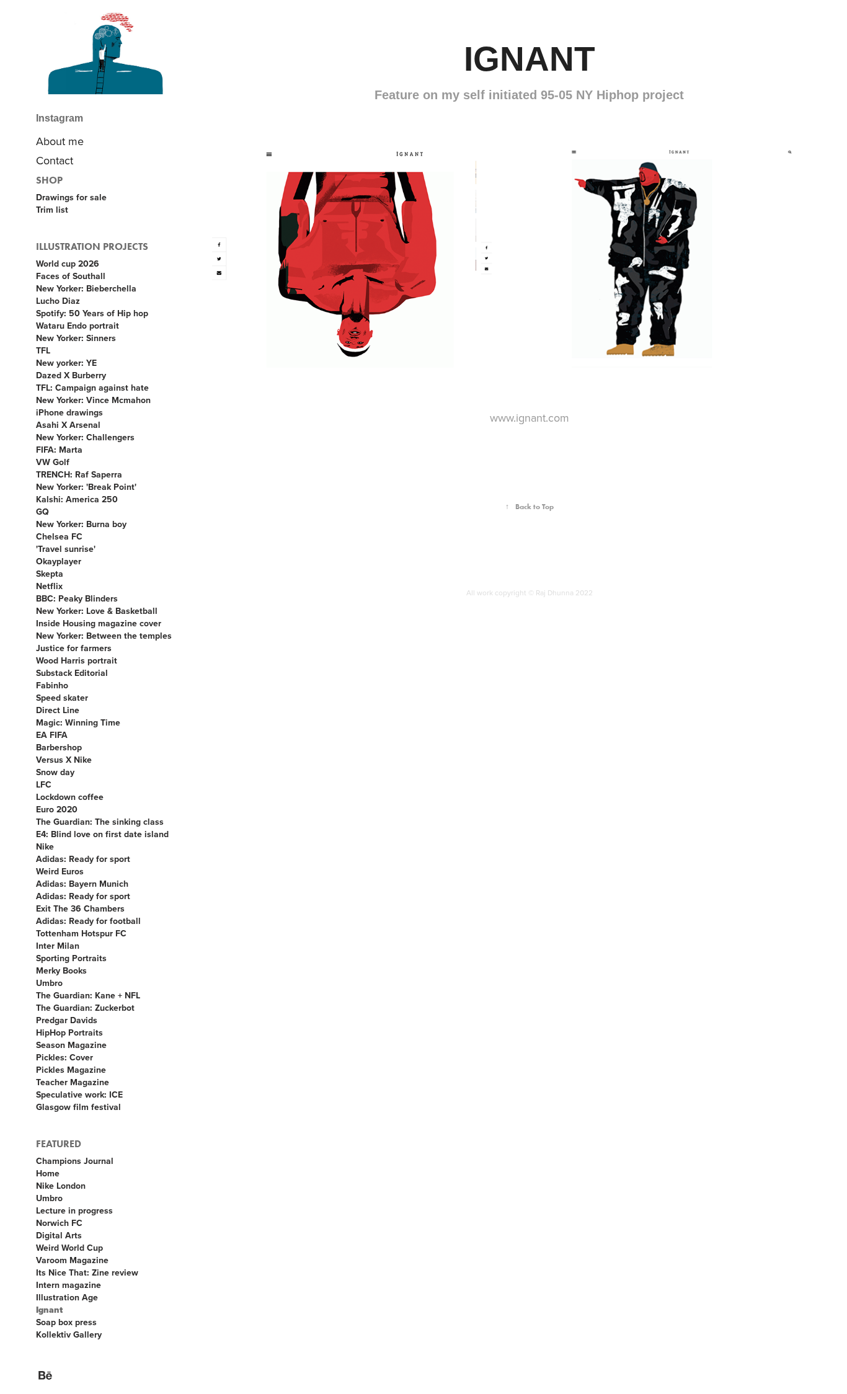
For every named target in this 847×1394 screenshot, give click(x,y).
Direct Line (57, 710)
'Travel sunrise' (65, 549)
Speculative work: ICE (79, 1094)
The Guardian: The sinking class (100, 821)
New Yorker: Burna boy (81, 524)
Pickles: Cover (64, 1057)
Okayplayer (58, 561)
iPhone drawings (69, 412)
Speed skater (62, 697)
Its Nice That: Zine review (87, 1272)
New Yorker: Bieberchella (86, 288)
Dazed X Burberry (71, 375)
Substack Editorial (72, 673)
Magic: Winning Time (78, 722)
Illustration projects (92, 246)
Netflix (49, 586)
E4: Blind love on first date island (102, 834)
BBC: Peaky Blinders (77, 598)
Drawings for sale (71, 197)
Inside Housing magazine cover (98, 623)
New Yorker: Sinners (76, 338)
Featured (58, 1144)
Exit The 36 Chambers (80, 908)
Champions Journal (74, 1161)
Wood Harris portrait (76, 660)
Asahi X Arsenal (68, 425)
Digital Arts (59, 1235)
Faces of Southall (70, 276)
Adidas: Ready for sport (83, 859)
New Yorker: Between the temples (104, 635)
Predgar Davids (66, 1020)
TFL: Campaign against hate (92, 387)
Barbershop (59, 747)
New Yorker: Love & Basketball (96, 611)
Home (48, 1173)
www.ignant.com (529, 417)
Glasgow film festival (78, 1107)
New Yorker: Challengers (85, 437)
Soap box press (66, 1322)
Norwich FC (59, 1223)
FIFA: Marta (59, 449)
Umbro (49, 983)
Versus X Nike (64, 759)
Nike (45, 846)
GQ (42, 511)
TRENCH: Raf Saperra (79, 474)
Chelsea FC (59, 536)
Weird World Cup (69, 1247)
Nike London (61, 1185)
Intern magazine (68, 1285)
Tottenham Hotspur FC (81, 933)
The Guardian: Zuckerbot (85, 1007)
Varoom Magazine (72, 1260)
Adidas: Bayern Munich (82, 883)
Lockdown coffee (70, 797)
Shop (49, 180)
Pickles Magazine (71, 1069)
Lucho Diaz (58, 301)
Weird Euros (60, 871)
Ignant (49, 1309)
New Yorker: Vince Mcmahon (93, 400)
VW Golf (52, 462)
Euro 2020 (57, 809)
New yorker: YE (66, 363)
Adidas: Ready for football (88, 921)
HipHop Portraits (69, 1032)
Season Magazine (71, 1045)
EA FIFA (52, 735)
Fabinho (52, 685)
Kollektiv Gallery (69, 1334)
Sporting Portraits (71, 958)
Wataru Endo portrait (77, 325)
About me (60, 141)
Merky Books (61, 970)
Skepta (49, 573)
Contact (54, 160)
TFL (43, 350)
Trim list (52, 209)
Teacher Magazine (72, 1082)
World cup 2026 (67, 263)
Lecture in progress (74, 1210)
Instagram (59, 118)
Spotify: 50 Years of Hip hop (92, 313)
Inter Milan (57, 945)
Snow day (55, 772)
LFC (43, 784)
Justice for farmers (74, 648)
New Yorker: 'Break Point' (86, 487)
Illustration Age (67, 1297)
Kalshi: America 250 (77, 499)
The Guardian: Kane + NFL (88, 995)
